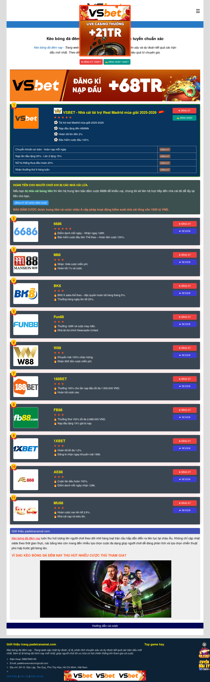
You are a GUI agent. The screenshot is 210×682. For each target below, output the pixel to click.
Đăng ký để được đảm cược (31, 202)
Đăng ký (164, 149)
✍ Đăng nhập (184, 117)
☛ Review (184, 231)
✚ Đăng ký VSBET (91, 61)
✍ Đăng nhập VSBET (117, 61)
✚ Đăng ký (184, 110)
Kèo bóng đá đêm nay (48, 47)
